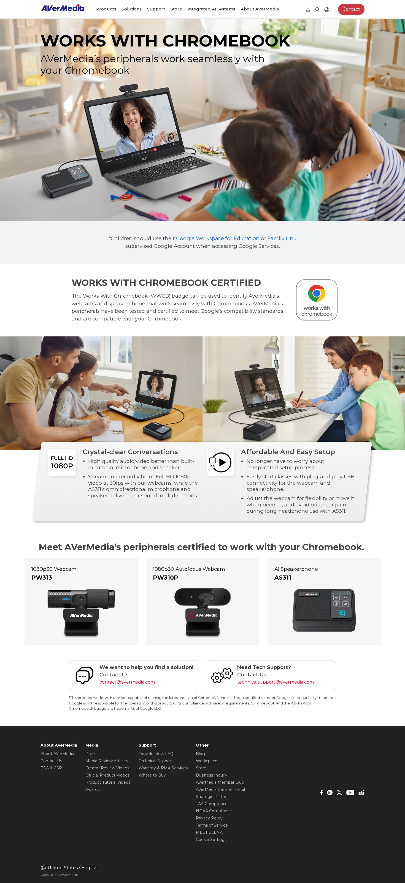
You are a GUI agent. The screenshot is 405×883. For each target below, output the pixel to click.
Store (176, 9)
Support (156, 9)
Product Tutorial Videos (107, 782)
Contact (351, 9)
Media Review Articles (106, 760)
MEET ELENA (209, 832)
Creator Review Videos (107, 768)
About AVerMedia (260, 9)
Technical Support (156, 760)
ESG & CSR (51, 768)
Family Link (282, 238)
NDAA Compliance (214, 810)
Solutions (132, 9)
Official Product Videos (107, 775)
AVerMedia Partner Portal (220, 789)
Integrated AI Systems (211, 9)
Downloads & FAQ (156, 753)
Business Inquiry (211, 775)
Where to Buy (152, 775)
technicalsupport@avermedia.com (275, 682)
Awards (92, 789)
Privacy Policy (209, 818)
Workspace (206, 760)
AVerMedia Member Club (220, 782)
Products (106, 9)
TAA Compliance (212, 803)
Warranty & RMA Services (163, 768)
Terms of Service (212, 825)
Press (90, 753)
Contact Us (51, 760)
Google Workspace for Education (218, 238)
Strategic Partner (212, 796)
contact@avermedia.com (127, 682)
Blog (200, 753)
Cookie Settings (211, 839)
